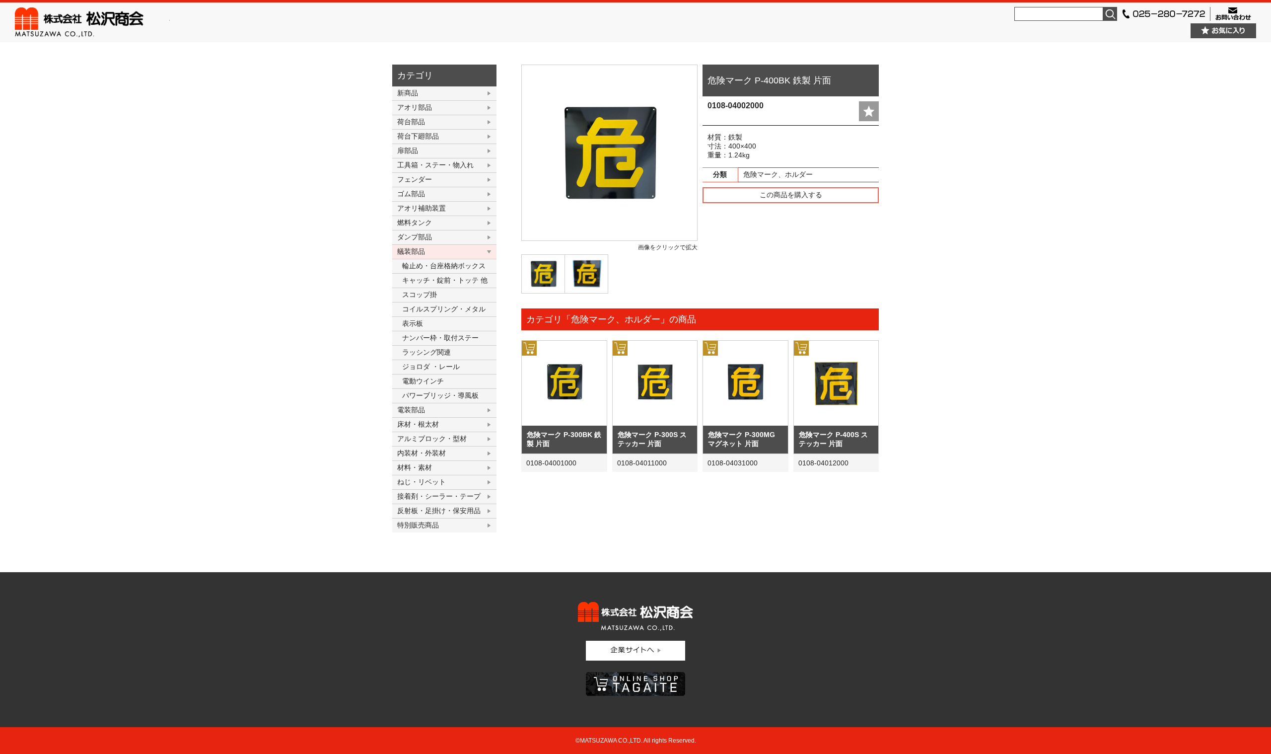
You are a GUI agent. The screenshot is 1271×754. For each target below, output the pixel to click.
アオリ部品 (414, 107)
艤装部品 (411, 251)
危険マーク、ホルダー (778, 174)
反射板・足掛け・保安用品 (439, 511)
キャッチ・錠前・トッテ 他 (445, 280)
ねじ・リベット (421, 482)
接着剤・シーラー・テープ (439, 496)
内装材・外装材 (421, 453)
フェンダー (414, 179)
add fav (869, 111)
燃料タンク (414, 222)
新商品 (407, 93)
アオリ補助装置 (421, 208)
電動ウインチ (423, 381)
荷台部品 (411, 122)
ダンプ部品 (414, 237)
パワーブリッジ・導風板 (440, 395)
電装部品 (411, 410)
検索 (1110, 14)
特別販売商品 (418, 525)
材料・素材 (414, 467)
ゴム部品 (411, 194)
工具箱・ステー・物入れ (435, 165)
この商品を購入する (791, 195)
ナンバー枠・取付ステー (440, 338)
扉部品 (407, 150)
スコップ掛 (419, 295)
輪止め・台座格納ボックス (444, 266)
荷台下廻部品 (418, 136)
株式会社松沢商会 (92, 22)
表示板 (412, 323)
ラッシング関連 (426, 352)
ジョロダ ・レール (431, 367)
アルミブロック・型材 (432, 439)
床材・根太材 (418, 424)
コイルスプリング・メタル (444, 309)
